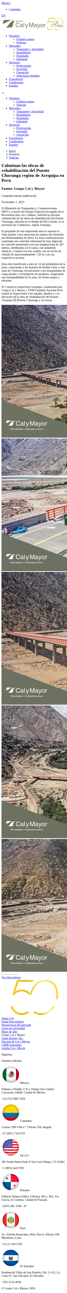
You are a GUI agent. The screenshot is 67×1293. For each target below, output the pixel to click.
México (5, 3)
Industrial (21, 59)
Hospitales (22, 55)
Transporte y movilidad (30, 49)
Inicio (12, 151)
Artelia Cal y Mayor (13, 1048)
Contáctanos (16, 82)
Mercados (14, 45)
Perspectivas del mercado (16, 1025)
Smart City (7, 1018)
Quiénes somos (25, 39)
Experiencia (16, 79)
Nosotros (14, 35)
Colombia (14, 9)
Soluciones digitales (28, 75)
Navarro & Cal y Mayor (15, 1041)
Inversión (21, 69)
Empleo (13, 85)
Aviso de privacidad (13, 1028)
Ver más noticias (11, 977)
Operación (22, 72)
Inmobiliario (23, 52)
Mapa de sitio (9, 1031)
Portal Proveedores (12, 1021)
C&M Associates (11, 1044)
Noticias (21, 42)
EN (3, 15)
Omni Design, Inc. (12, 1038)
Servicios (14, 62)
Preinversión (23, 65)
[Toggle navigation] (2, 93)
